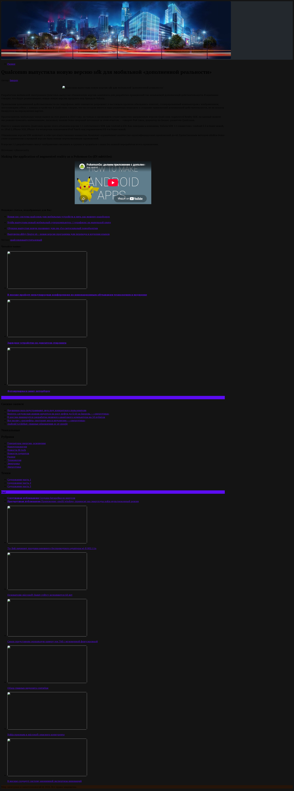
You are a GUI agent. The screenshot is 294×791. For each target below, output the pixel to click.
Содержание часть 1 (19, 479)
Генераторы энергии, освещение (26, 443)
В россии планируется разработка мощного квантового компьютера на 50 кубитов (56, 417)
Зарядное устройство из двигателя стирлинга (36, 342)
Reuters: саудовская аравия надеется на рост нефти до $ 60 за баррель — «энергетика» (58, 413)
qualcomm (16, 240)
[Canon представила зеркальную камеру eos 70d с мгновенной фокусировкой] (47, 635)
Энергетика (14, 466)
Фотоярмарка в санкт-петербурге (28, 391)
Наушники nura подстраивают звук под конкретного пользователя (46, 410)
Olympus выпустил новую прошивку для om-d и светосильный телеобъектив (52, 228)
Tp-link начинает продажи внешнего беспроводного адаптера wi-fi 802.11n (51, 548)
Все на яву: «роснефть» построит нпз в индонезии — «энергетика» (46, 420)
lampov (14, 80)
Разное (11, 64)
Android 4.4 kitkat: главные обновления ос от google (37, 423)
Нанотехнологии (17, 446)
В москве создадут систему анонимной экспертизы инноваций (44, 781)
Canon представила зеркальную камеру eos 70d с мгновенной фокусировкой (52, 641)
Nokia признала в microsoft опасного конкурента (35, 734)
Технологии (14, 460)
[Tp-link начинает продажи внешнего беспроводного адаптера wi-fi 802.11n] (47, 542)
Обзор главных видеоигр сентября (27, 688)
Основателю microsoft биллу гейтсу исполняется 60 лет (39, 595)
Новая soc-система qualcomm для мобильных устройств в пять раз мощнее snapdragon (58, 216)
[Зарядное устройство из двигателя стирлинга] (47, 336)
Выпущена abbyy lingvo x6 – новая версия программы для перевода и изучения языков (58, 234)
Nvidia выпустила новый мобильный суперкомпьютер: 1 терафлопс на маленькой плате (59, 222)
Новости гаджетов (18, 453)
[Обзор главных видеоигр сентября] (47, 682)
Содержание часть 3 (19, 486)
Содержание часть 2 (19, 483)
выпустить (28, 240)
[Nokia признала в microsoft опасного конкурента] (47, 728)
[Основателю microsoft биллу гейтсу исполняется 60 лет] (47, 589)
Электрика (13, 463)
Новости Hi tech (16, 450)
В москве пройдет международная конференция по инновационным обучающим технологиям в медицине (77, 294)
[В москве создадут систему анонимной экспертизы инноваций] (47, 775)
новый (38, 240)
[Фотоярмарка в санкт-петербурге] (47, 384)
